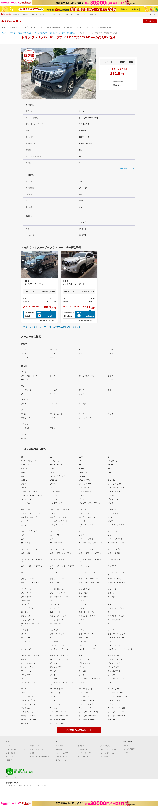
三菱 (80, 353)
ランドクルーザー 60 (58, 712)
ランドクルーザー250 (116, 716)
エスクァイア (113, 509)
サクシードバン (27, 608)
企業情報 (126, 745)
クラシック (112, 589)
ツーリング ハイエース (117, 638)
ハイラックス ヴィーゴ (59, 649)
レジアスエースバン (58, 723)
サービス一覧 (10, 785)
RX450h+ (82, 476)
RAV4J (110, 472)
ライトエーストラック (30, 704)
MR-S (110, 468)
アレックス (54, 495)
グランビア (83, 593)
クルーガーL (84, 597)
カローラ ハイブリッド (117, 543)
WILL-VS (53, 480)
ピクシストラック (28, 667)
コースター (25, 600)
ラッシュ (53, 708)
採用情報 (126, 752)
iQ (80, 465)
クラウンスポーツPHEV (30, 583)
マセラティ (25, 418)
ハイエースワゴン (28, 649)
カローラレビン (85, 566)
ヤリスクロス (84, 696)
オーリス (24, 521)
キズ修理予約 (82, 749)
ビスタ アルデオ (114, 667)
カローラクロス (114, 553)
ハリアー (24, 659)
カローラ (24, 539)
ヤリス (52, 696)
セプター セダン (56, 623)
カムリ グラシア (56, 525)
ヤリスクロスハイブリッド (118, 696)
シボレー (111, 390)
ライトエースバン (57, 704)
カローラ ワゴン (114, 549)
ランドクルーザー (86, 708)
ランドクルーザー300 (29, 720)
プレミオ (111, 675)
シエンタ (82, 608)
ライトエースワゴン (87, 704)
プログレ (24, 679)
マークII (24, 689)
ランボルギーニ (85, 418)
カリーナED (54, 535)
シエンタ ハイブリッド (117, 608)
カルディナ (83, 535)
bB (51, 457)
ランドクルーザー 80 (116, 712)
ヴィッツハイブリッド (116, 499)
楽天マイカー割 (61, 760)
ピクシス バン (55, 663)
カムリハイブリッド (29, 531)
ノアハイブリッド (57, 645)
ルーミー (111, 720)
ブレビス (82, 675)
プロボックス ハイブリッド (89, 679)
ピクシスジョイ (114, 663)
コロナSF (82, 604)
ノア (23, 645)
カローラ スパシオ (115, 539)
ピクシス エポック (115, 659)
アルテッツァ (84, 488)
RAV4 (52, 472)
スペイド (82, 620)
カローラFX (25, 553)
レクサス (53, 350)
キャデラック (26, 390)
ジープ (81, 390)
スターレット (55, 612)
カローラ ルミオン (86, 549)
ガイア (110, 521)
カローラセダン (114, 559)
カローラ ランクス (57, 549)
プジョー (53, 428)
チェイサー (83, 638)
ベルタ (81, 682)
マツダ (23, 353)
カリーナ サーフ (114, 531)
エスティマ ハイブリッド (60, 517)
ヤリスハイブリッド (29, 700)
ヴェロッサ (112, 503)
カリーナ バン (26, 535)
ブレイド (53, 675)
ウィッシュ (54, 499)
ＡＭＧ (81, 380)
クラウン (53, 572)
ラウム (110, 704)
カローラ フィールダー (30, 549)
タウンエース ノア (57, 634)
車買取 (12, 33)
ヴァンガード (26, 499)
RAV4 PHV (83, 472)
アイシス (111, 480)
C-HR (110, 457)
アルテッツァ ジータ (116, 488)
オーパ (110, 517)
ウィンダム (25, 503)
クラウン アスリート (87, 572)
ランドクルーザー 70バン (89, 712)
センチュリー (55, 630)
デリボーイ (54, 641)
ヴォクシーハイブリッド (59, 509)
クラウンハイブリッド (116, 583)
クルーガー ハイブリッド (60, 597)
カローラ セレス (27, 543)
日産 (80, 350)
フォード (82, 394)
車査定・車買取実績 (53, 27)
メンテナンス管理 (62, 753)
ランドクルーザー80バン (88, 720)
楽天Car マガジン (62, 756)
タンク (52, 638)
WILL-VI (24, 480)
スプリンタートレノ (58, 620)
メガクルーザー (27, 696)
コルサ (81, 600)
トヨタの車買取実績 (40, 33)
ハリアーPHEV (84, 659)
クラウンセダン (56, 583)
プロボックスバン (28, 682)
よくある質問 (68, 27)
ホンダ (110, 350)
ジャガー (24, 404)
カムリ (23, 525)
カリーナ (82, 531)
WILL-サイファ (85, 480)
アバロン (53, 484)
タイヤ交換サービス (107, 753)
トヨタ (23, 350)
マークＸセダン (85, 693)
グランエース (26, 593)
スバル (52, 353)
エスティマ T (113, 513)
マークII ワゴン (114, 689)
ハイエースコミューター (88, 645)
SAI (109, 476)
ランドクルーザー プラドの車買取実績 (62, 33)
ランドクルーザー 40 (29, 712)
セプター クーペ (114, 620)
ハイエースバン (114, 645)
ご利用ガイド (14, 27)
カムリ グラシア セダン (117, 525)
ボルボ (23, 438)
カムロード (54, 531)
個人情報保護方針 (129, 749)
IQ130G (53, 468)
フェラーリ (112, 414)
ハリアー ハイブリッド (59, 659)
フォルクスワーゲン (87, 376)
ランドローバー (56, 404)
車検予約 (59, 749)
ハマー (52, 394)
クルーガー (112, 593)
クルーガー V (26, 597)
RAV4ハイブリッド (57, 476)
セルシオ (24, 630)
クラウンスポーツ (115, 579)
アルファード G (85, 491)
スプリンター (26, 616)
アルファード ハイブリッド (31, 495)
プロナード (54, 679)
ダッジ (23, 394)
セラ (80, 623)
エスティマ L (84, 513)
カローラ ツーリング (58, 543)
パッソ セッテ (113, 656)
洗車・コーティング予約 (108, 749)
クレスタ (111, 597)
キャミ (23, 572)
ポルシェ (24, 380)
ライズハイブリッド (87, 700)
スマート (111, 380)
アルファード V (114, 491)
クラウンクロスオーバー (88, 579)
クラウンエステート (58, 579)
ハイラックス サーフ (87, 649)
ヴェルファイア (56, 503)
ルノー (81, 428)
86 (22, 457)
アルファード (55, 491)
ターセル (111, 630)
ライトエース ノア (115, 700)
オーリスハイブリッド (58, 521)
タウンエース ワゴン (87, 634)
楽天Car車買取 (105, 746)
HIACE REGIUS (56, 465)
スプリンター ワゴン (29, 620)
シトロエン (25, 428)
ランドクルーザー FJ (29, 716)
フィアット (83, 414)
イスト (81, 495)
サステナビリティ (41, 785)
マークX (24, 693)
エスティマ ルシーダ (87, 517)
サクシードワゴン (57, 608)
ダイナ (23, 634)
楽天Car (4, 33)
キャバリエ (112, 566)
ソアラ (81, 630)
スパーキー (112, 612)
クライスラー (55, 390)
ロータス (82, 404)
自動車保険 (104, 756)
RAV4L (24, 476)
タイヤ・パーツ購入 (84, 753)
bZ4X (81, 457)
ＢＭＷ (52, 376)
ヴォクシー (25, 509)
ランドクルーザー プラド (60, 716)
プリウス (82, 671)
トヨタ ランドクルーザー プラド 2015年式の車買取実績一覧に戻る (50, 327)
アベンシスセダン (115, 484)
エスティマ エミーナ (29, 517)
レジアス (24, 723)
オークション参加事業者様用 (101, 27)
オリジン (82, 521)
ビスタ (81, 667)
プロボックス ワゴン (116, 679)
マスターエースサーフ (116, 693)
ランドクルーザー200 (87, 716)
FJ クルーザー (55, 461)
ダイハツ (24, 357)
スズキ (110, 353)
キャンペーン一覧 (82, 27)
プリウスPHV (26, 675)
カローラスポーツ (57, 559)
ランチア (53, 418)
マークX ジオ (55, 693)
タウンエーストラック (116, 634)
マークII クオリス (57, 689)
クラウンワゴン (85, 589)
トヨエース (83, 641)
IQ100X (24, 468)
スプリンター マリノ (116, 616)
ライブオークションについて (32, 27)
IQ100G (111, 465)
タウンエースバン (28, 638)
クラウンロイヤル (57, 589)
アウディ (111, 376)
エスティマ (54, 513)
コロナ (110, 600)
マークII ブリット (86, 689)
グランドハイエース (58, 593)
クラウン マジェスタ (29, 579)
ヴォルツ (82, 509)
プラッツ (53, 671)
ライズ (52, 700)
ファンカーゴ (26, 671)
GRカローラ (112, 461)
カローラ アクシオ (86, 539)
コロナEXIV (54, 604)
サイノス (111, 604)
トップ (4, 27)
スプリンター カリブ (58, 616)
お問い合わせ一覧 (25, 785)
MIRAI (81, 468)
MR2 (23, 472)
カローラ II (54, 539)
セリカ (110, 623)
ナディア (111, 641)
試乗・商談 (59, 746)
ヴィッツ (82, 499)
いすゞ (52, 357)
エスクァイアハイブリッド (31, 513)
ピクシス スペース (28, 663)
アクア (23, 484)
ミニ (52, 380)
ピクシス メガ (84, 663)
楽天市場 (152, 14)
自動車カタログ (83, 756)
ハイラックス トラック (30, 656)
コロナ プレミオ (27, 604)
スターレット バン (87, 612)
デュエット (25, 641)
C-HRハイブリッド (28, 461)
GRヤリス (25, 465)
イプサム (111, 495)
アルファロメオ (56, 414)
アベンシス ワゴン (86, 484)
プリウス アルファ (115, 671)
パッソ (81, 656)
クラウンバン (26, 589)
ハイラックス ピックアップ (60, 656)
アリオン (24, 488)
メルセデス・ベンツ (29, 376)
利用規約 (9, 760)
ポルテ (110, 682)
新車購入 (81, 746)
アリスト (53, 488)
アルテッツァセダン (29, 491)
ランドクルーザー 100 (116, 708)
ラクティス (25, 708)
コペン (52, 600)
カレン (110, 535)
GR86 (81, 461)
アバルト (24, 414)
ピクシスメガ (55, 667)
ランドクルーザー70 (58, 720)
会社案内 (33, 753)
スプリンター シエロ (87, 616)
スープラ (24, 612)
